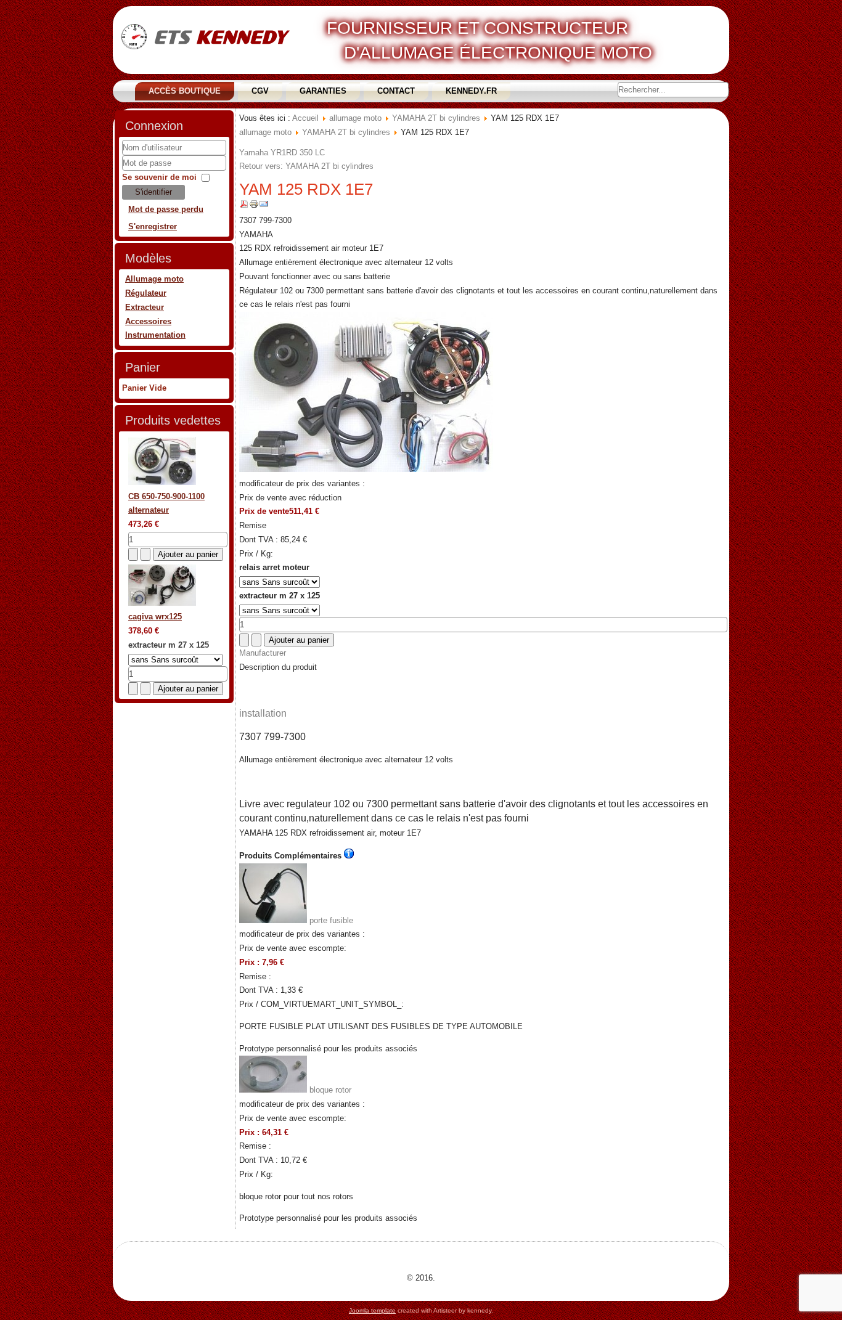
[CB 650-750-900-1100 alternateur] (162, 482)
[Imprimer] (254, 206)
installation (263, 713)
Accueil (305, 118)
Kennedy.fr (471, 91)
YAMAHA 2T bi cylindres (436, 118)
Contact (396, 91)
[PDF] (244, 206)
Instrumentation (155, 335)
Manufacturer (262, 653)
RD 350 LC (305, 152)
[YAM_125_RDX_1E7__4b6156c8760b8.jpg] (366, 469)
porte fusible (330, 920)
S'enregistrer (152, 226)
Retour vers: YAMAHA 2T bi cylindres (306, 166)
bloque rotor (329, 1089)
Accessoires (148, 321)
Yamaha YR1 (262, 152)
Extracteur (144, 307)
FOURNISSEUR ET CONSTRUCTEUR (477, 28)
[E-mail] (264, 206)
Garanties (323, 91)
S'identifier (153, 192)
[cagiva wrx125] (162, 603)
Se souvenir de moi (159, 177)
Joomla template (372, 1310)
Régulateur (145, 293)
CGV (260, 91)
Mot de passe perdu (165, 209)
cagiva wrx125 (155, 616)
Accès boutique (185, 91)
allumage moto (355, 118)
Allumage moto (154, 278)
